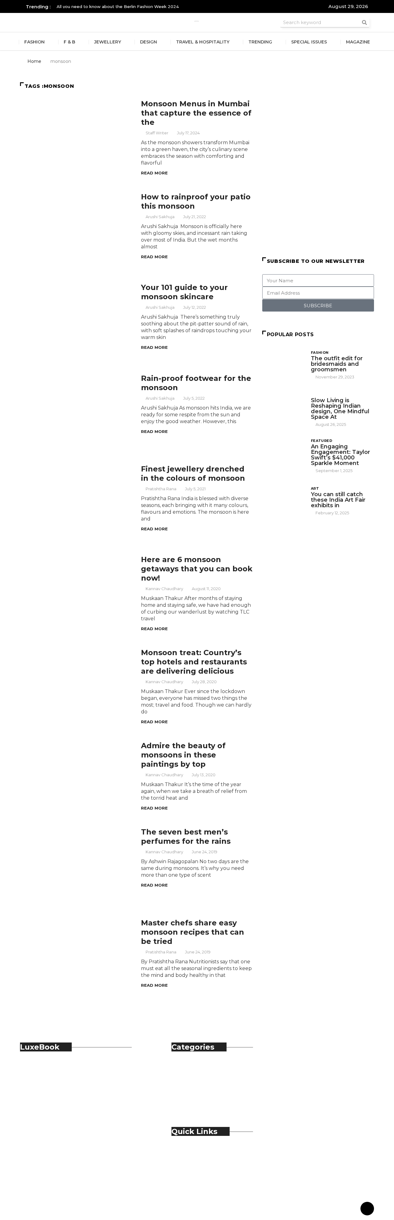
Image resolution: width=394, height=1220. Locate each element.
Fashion (34, 42)
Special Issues (309, 42)
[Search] (364, 22)
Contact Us (197, 1158)
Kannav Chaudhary (164, 588)
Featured (321, 441)
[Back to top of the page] (367, 1208)
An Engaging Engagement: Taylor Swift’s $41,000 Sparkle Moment (340, 455)
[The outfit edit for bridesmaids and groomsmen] (283, 365)
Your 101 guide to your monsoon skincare (184, 292)
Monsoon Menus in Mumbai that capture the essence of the (196, 113)
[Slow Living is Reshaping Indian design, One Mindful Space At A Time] (283, 408)
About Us (195, 1151)
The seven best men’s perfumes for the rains (186, 836)
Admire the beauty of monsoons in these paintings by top (183, 755)
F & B (69, 42)
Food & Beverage (205, 1080)
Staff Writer (157, 132)
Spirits (191, 1094)
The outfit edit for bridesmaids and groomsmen (337, 364)
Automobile (198, 1067)
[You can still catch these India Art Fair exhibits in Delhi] (283, 500)
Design (148, 42)
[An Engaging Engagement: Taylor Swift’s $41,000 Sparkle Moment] (283, 454)
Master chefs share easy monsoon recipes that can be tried (192, 932)
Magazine (358, 42)
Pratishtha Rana (161, 488)
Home (34, 61)
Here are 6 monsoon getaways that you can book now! (196, 568)
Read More (154, 172)
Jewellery (107, 42)
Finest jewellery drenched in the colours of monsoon (193, 473)
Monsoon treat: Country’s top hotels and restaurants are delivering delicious (194, 661)
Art (315, 488)
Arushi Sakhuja (160, 216)
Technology (198, 1101)
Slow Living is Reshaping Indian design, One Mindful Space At (340, 408)
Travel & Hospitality (202, 42)
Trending (260, 42)
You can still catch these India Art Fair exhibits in (338, 500)
